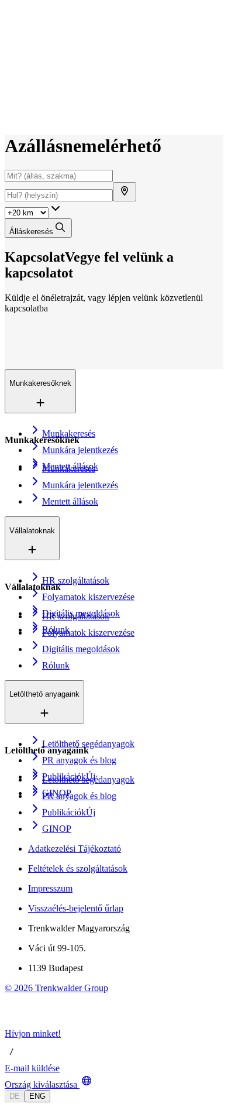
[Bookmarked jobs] (12, 103)
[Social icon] (16, 1023)
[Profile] (14, 115)
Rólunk (44, 76)
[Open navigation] (9, 34)
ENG (37, 1096)
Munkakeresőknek (64, 51)
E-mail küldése (32, 1068)
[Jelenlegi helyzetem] (124, 191)
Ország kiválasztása (41, 1084)
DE (14, 1096)
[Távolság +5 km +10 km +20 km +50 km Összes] (34, 212)
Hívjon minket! (33, 1034)
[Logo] (48, 20)
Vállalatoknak (55, 64)
